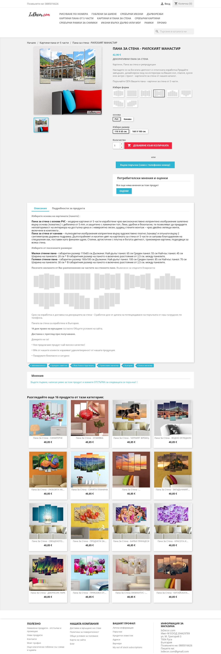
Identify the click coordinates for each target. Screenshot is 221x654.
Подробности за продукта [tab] (68, 208)
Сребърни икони (131, 14)
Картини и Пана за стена (114, 18)
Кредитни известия (123, 635)
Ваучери (117, 643)
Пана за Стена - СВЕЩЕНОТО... (48, 541)
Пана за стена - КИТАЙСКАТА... (173, 592)
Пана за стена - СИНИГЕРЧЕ (48, 438)
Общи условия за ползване (84, 635)
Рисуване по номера (73, 14)
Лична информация (123, 627)
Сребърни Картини (147, 18)
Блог (72, 643)
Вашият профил (124, 623)
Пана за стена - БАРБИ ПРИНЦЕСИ (131, 541)
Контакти (32, 639)
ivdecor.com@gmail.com (175, 651)
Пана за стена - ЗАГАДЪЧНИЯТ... (173, 489)
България (128, 365)
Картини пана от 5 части (76, 18)
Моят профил (34, 643)
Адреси (116, 639)
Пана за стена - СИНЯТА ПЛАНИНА (89, 489)
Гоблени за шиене (104, 14)
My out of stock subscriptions (127, 647)
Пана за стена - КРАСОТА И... (173, 541)
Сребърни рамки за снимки (78, 22)
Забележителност (39, 365)
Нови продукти (35, 635)
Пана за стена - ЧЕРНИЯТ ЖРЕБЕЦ (131, 438)
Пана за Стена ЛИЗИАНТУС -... (131, 592)
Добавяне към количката (148, 145)
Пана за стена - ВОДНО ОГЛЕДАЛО (173, 438)
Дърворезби (155, 14)
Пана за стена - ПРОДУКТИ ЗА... (89, 541)
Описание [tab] (40, 208)
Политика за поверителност (84, 632)
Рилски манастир (145, 365)
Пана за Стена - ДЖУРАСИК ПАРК (48, 592)
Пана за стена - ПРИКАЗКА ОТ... (89, 592)
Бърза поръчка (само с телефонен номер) (145, 164)
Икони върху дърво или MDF (121, 22)
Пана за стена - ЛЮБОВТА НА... (47, 489)
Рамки (148, 22)
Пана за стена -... (131, 489)
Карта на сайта (78, 639)
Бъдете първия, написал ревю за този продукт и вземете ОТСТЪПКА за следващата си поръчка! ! (84, 382)
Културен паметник (59, 365)
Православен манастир (109, 365)
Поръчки (117, 631)
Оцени (124, 191)
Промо (162, 22)
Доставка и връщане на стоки (85, 628)
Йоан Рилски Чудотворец (83, 365)
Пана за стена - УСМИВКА (89, 438)
